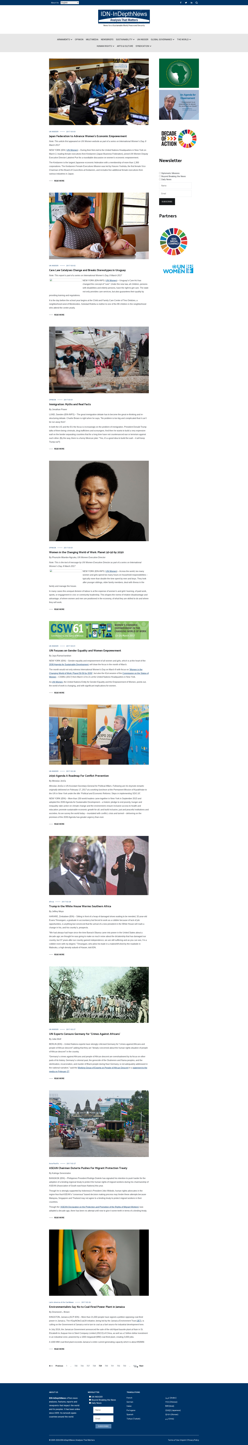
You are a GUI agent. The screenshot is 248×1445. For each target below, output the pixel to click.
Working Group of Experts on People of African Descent (103, 1068)
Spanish (130, 1414)
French (129, 1398)
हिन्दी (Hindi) (169, 1406)
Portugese (131, 1410)
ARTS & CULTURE (125, 46)
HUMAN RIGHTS (104, 46)
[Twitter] (186, 2)
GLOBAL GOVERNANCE (161, 39)
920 (135, 1366)
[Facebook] (180, 2)
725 (76, 1366)
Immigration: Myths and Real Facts (70, 404)
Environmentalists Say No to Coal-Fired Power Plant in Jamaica (87, 1307)
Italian (129, 1406)
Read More (59, 181)
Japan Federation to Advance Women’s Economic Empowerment (88, 136)
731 (113, 1366)
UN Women (72, 150)
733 (125, 1366)
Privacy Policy (193, 1440)
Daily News (166, 179)
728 (94, 1366)
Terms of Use (173, 1440)
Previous (59, 1366)
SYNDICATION (142, 46)
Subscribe (167, 202)
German (130, 1402)
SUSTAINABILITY (124, 39)
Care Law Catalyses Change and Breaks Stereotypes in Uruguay (87, 270)
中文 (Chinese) (171, 1402)
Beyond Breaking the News (173, 176)
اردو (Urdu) (169, 1419)
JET (139, 1321)
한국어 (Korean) (171, 1414)
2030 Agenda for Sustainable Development (68, 664)
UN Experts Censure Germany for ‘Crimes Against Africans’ (84, 1034)
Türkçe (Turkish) (133, 1419)
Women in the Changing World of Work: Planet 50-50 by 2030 (86, 552)
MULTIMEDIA (92, 39)
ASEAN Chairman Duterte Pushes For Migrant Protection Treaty (88, 1168)
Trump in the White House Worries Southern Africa (80, 906)
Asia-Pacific (54, 1163)
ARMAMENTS (63, 39)
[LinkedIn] (191, 2)
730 (107, 1366)
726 (82, 1366)
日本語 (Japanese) (173, 1410)
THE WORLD (183, 39)
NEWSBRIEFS (107, 39)
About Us (55, 3)
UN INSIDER (142, 39)
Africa (51, 902)
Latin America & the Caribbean (61, 1302)
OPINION (79, 39)
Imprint (183, 1440)
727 (88, 1366)
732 (119, 1366)
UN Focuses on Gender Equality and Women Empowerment (85, 651)
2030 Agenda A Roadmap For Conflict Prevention (79, 776)
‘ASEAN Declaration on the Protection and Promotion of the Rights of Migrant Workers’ (99, 1207)
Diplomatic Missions (170, 173)
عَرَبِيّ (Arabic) (170, 1398)
